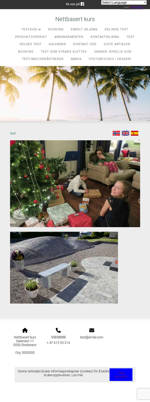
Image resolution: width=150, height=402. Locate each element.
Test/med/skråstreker (43, 59)
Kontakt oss (84, 44)
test (131, 37)
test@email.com (91, 337)
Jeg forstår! (121, 375)
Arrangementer (69, 37)
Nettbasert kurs (75, 19)
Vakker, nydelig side (113, 51)
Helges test (31, 44)
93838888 (58, 337)
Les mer (77, 375)
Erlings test (116, 29)
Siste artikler (117, 44)
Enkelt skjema (84, 29)
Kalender (57, 44)
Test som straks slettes (64, 51)
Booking (56, 29)
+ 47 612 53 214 (58, 343)
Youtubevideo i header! (110, 59)
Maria (76, 59)
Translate (136, 7)
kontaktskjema (105, 37)
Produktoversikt (31, 37)
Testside (31, 30)
